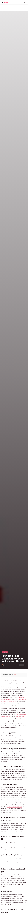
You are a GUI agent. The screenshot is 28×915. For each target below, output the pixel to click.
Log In (24, 2)
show (15, 674)
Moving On (4, 652)
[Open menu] (2, 2)
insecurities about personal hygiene (9, 801)
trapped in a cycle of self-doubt (14, 806)
